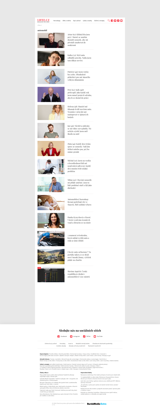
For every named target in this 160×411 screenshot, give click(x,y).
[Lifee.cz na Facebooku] (112, 21)
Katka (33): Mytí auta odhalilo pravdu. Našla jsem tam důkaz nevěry (79, 58)
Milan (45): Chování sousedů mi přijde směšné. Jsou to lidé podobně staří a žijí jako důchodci (80, 184)
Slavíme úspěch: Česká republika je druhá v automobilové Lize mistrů (79, 274)
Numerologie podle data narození (49, 355)
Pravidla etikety (53, 354)
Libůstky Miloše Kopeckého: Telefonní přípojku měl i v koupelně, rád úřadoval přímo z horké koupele (59, 379)
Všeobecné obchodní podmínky (102, 343)
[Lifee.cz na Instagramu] (115, 21)
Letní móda (90, 355)
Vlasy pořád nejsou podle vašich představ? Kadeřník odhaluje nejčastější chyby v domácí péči (57, 375)
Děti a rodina (67, 21)
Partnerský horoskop (76, 354)
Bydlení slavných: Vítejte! (67, 355)
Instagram (76, 336)
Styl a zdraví (77, 21)
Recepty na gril (106, 355)
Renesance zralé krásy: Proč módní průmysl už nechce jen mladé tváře (100, 375)
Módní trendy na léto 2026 (47, 360)
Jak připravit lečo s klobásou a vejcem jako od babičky (77, 367)
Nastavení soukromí (94, 346)
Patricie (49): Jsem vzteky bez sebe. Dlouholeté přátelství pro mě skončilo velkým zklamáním (79, 75)
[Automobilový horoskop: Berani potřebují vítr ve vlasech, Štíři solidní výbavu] (51, 210)
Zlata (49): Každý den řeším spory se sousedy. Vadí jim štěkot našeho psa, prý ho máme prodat (79, 148)
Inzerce (70, 343)
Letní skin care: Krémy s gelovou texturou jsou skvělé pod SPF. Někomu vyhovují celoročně (100, 381)
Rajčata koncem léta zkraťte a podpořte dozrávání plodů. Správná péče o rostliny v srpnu (100, 389)
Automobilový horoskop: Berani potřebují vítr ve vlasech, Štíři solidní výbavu (79, 202)
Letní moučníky (104, 360)
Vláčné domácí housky (67, 366)
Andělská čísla (95, 354)
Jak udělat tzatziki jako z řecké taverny (60, 364)
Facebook (63, 336)
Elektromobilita (114, 360)
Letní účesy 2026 (94, 360)
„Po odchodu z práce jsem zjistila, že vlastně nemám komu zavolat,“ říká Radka (99, 385)
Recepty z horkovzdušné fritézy (82, 369)
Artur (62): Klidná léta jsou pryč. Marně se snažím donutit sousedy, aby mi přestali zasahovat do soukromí (79, 39)
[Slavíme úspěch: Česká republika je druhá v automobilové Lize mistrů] (51, 282)
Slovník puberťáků (64, 354)
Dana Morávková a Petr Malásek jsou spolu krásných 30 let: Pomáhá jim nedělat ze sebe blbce (59, 394)
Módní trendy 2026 (80, 355)
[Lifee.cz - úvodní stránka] (43, 21)
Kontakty (62, 343)
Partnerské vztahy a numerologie (89, 359)
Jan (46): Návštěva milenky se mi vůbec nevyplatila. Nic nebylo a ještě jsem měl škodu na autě (79, 130)
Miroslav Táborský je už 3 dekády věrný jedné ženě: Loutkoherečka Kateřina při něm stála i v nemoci (58, 383)
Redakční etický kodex (83, 343)
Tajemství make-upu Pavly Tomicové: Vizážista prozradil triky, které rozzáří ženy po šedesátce (58, 391)
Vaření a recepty (99, 21)
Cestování (103, 354)
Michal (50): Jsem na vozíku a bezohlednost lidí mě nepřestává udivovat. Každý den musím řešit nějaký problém (79, 166)
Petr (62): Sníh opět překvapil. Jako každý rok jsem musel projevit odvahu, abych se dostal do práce (80, 94)
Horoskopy (56, 21)
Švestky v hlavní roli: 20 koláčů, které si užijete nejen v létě (56, 369)
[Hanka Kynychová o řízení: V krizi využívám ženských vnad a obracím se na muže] (51, 228)
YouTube (99, 336)
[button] (108, 20)
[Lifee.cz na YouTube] (121, 21)
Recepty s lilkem (95, 366)
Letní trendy (97, 355)
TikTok (88, 336)
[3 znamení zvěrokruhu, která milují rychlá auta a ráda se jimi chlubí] (51, 246)
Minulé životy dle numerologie (70, 359)
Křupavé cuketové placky (100, 364)
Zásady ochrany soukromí (77, 346)
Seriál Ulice (103, 359)
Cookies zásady (61, 346)
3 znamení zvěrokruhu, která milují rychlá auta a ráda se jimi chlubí (78, 238)
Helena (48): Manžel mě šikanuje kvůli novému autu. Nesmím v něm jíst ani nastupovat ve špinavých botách (80, 111)
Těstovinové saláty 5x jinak (81, 366)
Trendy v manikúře (55, 359)
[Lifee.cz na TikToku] (118, 21)
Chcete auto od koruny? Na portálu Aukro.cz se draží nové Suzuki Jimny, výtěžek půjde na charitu (79, 256)
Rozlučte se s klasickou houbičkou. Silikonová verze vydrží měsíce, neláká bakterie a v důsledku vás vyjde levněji (99, 393)
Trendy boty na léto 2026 (63, 360)
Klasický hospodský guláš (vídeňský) (50, 366)
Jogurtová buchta (97, 367)
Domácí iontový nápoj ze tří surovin (82, 364)
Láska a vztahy (87, 21)
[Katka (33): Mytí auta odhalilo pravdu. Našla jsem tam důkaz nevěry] (51, 65)
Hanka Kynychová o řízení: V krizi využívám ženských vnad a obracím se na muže (79, 220)
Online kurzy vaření (51, 343)
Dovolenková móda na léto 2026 (80, 360)
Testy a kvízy (86, 354)
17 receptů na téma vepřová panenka (50, 367)
